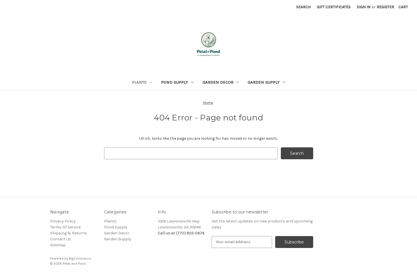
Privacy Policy (63, 221)
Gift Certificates (334, 7)
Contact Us (60, 239)
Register (385, 7)
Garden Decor (218, 82)
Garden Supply (264, 82)
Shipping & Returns (68, 233)
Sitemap (58, 245)
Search (303, 7)
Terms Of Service (65, 227)
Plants (139, 82)
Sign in (363, 7)
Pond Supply (174, 82)
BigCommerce (80, 258)
